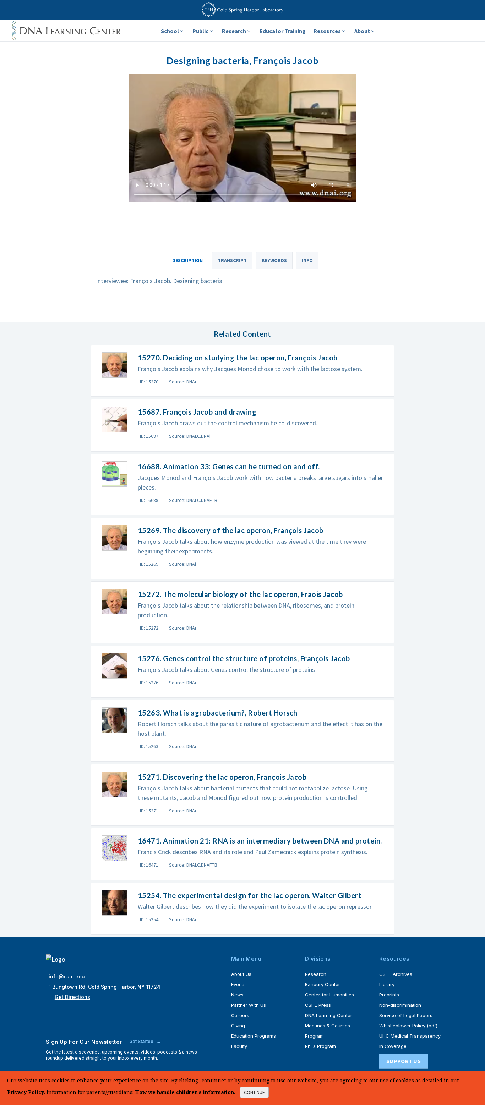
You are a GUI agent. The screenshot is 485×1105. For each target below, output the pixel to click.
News (237, 995)
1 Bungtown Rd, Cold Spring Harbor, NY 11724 (104, 987)
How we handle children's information (184, 1092)
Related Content (242, 334)
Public (200, 30)
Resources (327, 30)
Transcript (232, 260)
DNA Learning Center (328, 1015)
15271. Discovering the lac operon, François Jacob (222, 777)
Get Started (141, 1041)
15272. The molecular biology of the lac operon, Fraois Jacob (240, 594)
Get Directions (72, 997)
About (362, 30)
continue (254, 1092)
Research (234, 30)
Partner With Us (248, 1005)
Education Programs (253, 1036)
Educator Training (283, 30)
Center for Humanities (329, 995)
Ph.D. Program (320, 1046)
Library (386, 984)
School (170, 30)
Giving (238, 1025)
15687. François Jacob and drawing (197, 412)
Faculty (239, 1046)
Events (238, 984)
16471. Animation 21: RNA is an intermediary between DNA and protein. (260, 840)
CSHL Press (318, 1005)
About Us (241, 974)
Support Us (403, 1061)
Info (307, 260)
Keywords (274, 260)
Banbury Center (322, 984)
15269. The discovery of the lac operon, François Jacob (230, 530)
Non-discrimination (400, 1005)
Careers (240, 1015)
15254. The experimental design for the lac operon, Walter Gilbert (250, 895)
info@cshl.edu (67, 976)
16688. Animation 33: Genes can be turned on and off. (229, 466)
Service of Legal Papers (405, 1015)
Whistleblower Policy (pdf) (408, 1025)
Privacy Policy (25, 1092)
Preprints (389, 995)
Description (187, 260)
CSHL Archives (395, 974)
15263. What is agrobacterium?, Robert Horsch (218, 712)
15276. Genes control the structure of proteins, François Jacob (244, 658)
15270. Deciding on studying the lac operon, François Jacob (238, 357)
